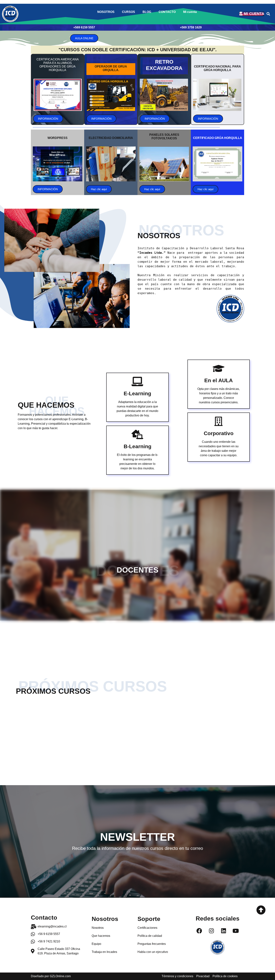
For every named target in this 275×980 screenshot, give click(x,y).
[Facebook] (199, 930)
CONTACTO (167, 11)
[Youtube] (235, 930)
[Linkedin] (223, 930)
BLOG (147, 11)
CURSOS (128, 11)
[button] (268, 14)
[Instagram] (211, 930)
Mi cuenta (190, 11)
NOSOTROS (105, 11)
